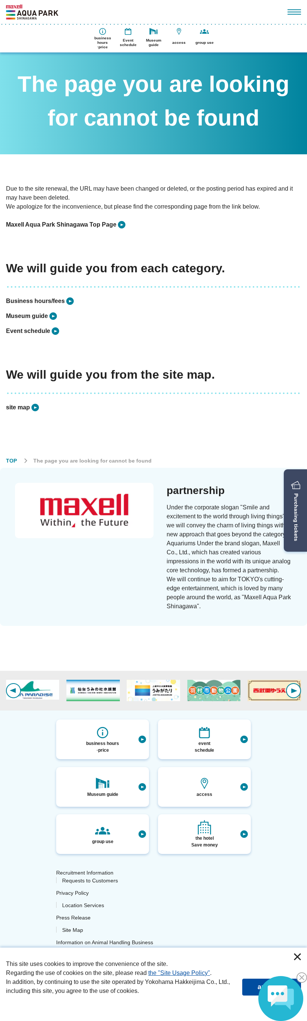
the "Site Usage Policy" (179, 973)
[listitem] (65, 224)
